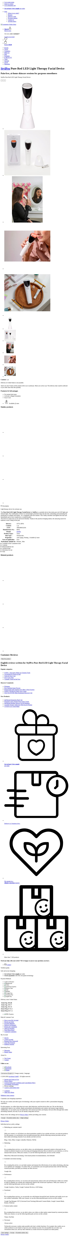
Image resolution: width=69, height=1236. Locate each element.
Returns (10, 15)
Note (3, 551)
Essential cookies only (13, 1118)
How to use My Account (11, 1020)
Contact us (11, 20)
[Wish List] (5, 40)
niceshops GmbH (14, 1076)
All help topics (12, 21)
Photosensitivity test (7, 546)
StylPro (5, 68)
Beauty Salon (8, 1052)
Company (7, 1091)
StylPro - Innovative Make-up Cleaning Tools (17, 672)
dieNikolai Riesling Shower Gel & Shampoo (17, 703)
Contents (4, 545)
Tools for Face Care (10, 676)
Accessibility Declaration (11, 1084)
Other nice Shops (9, 1092)
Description (5, 506)
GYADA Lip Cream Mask (11, 706)
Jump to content (8, 4)
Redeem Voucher (9, 1044)
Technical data (6, 548)
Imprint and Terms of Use (11, 1079)
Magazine (7, 1050)
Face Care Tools (9, 677)
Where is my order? (13, 13)
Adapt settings (24, 1118)
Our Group (7, 1058)
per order (14, 8)
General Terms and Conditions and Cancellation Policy (19, 1083)
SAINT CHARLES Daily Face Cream (15, 691)
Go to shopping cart (10, 5)
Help (5, 11)
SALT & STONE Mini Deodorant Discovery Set (18, 693)
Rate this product (5, 659)
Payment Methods (9, 1023)
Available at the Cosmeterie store (11, 543)
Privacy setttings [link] (9, 1086)
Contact (6, 1060)
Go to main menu (9, 2)
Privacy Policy (8, 1081)
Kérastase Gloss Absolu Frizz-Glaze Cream (16, 701)
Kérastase (7, 686)
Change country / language (22, 1073)
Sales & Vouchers (9, 1028)
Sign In (6, 1038)
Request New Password (11, 1041)
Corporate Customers (10, 1031)
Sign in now (7, 30)
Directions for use (7, 550)
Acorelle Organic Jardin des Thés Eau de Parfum (18, 705)
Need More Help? (9, 1030)
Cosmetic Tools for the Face (12, 679)
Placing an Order (9, 1022)
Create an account (9, 37)
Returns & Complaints (10, 1027)
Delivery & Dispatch (10, 1025)
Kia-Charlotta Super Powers (12, 688)
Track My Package (9, 1042)
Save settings (5, 1232)
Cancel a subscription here (11, 1087)
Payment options (12, 18)
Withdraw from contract (7, 1095)
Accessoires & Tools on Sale (12, 674)
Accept (3, 1118)
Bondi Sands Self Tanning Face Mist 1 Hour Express (19, 689)
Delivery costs (12, 16)
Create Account (8, 1039)
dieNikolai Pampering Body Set (13, 700)
